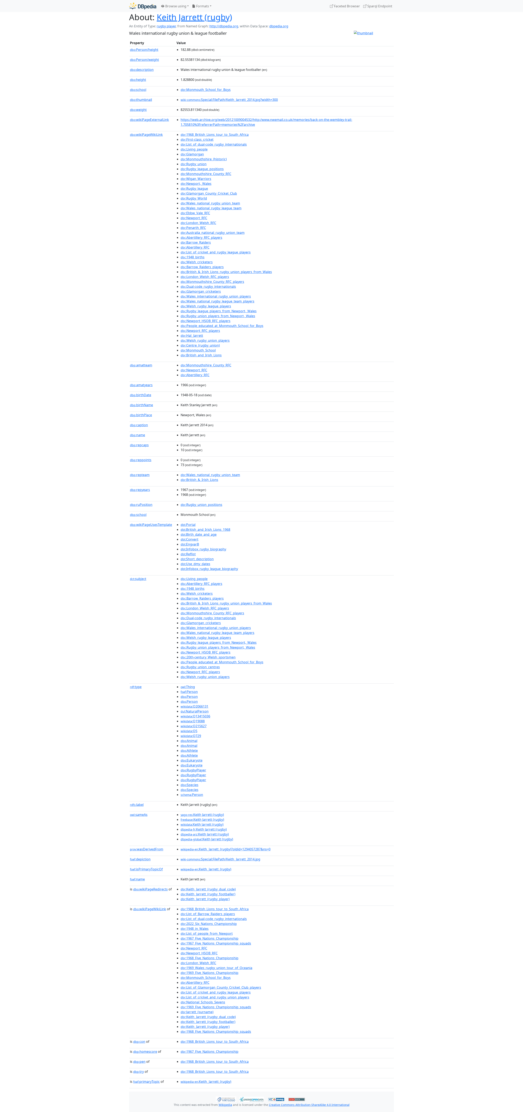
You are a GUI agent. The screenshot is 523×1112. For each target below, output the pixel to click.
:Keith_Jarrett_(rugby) (206, 869)
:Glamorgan (192, 154)
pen (139, 1061)
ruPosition (141, 504)
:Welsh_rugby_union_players (205, 340)
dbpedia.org (278, 26)
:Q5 (189, 731)
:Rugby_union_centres (200, 667)
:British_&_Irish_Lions (199, 479)
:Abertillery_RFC (195, 247)
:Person (189, 691)
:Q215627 (194, 726)
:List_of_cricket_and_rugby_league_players (216, 252)
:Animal (189, 740)
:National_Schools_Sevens (203, 1002)
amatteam (141, 365)
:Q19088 (193, 721)
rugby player (166, 26)
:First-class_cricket (197, 139)
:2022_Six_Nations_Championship (209, 923)
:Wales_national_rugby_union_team (210, 203)
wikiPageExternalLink (149, 119)
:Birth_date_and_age (199, 534)
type (136, 687)
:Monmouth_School (198, 350)
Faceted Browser (346, 6)
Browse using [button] (175, 6)
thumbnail (141, 99)
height (138, 79)
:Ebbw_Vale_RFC (195, 213)
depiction (140, 859)
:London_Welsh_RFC (198, 223)
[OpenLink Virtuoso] (226, 1099)
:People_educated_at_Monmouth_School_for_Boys (222, 325)
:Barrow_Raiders (196, 242)
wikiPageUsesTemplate (151, 524)
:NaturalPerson (195, 711)
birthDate (140, 395)
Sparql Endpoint (379, 6)
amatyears (141, 385)
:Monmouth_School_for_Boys (206, 89)
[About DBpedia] (142, 6)
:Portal (188, 524)
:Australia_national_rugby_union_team (213, 232)
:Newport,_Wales (196, 183)
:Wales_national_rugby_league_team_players (217, 301)
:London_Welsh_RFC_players (205, 276)
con (139, 1041)
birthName (141, 405)
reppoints (140, 460)
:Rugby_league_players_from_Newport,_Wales (219, 311)
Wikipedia (225, 1105)
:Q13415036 (195, 716)
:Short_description (197, 559)
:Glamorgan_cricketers (201, 291)
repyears (140, 489)
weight (138, 109)
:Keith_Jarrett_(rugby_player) (205, 899)
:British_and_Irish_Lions (201, 355)
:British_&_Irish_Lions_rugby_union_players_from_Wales (226, 272)
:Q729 (191, 736)
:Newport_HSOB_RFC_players (205, 321)
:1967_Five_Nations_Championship (209, 938)
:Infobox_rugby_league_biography (209, 569)
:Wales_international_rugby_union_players (216, 296)
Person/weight (144, 59)
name (137, 435)
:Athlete (189, 750)
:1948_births (193, 257)
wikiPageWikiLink (146, 134)
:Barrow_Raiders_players (202, 267)
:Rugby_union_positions (201, 504)
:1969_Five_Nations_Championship (209, 972)
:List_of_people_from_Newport (207, 933)
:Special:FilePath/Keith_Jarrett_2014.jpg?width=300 (229, 99)
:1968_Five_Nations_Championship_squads (216, 1031)
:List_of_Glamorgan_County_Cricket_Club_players (221, 987)
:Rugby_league (194, 188)
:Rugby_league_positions (202, 169)
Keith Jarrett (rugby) (194, 17)
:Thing (188, 687)
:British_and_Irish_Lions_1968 (205, 529)
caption (139, 425)
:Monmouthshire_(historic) (204, 159)
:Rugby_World (194, 198)
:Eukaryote (191, 760)
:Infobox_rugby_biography (203, 549)
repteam (140, 475)
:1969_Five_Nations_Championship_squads (216, 1007)
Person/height (144, 49)
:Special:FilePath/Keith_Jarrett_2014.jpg (220, 859)
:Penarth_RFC (193, 227)
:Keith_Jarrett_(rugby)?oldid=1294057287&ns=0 (225, 849)
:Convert (189, 539)
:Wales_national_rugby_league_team (211, 208)
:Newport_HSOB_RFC (199, 953)
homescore (145, 1051)
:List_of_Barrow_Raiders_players (208, 914)
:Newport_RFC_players (200, 330)
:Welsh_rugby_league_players (206, 306)
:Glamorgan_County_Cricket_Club (209, 193)
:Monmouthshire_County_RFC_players (212, 281)
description (142, 69)
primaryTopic (146, 1081)
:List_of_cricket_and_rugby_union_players (215, 997)
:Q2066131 (194, 706)
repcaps (139, 445)
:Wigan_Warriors (196, 178)
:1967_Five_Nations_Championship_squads (216, 943)
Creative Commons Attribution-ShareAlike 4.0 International (309, 1105)
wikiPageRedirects (150, 889)
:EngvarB (190, 544)
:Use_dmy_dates (195, 564)
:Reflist (188, 554)
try (138, 1071)
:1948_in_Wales (195, 928)
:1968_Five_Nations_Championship (209, 958)
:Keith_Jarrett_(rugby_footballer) (208, 894)
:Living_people (194, 149)
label (137, 804)
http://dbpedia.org (223, 26)
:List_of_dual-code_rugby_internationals (214, 144)
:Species (189, 785)
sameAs (139, 814)
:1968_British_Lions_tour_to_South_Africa (215, 134)
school (138, 89)
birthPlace (141, 415)
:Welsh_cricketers (197, 262)
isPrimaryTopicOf (146, 869)
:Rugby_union (194, 164)
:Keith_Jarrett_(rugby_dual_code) (208, 889)
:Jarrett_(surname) (197, 1012)
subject (138, 579)
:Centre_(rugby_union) (200, 345)
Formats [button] (202, 6)
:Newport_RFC (194, 218)
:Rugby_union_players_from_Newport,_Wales (218, 316)
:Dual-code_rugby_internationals (208, 286)
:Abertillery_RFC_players (201, 237)
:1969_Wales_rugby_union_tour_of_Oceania (216, 968)
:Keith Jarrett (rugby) (202, 814)
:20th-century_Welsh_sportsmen (208, 657)
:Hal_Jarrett (192, 335)
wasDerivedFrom (146, 849)
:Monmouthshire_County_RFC (206, 174)
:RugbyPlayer (193, 770)
